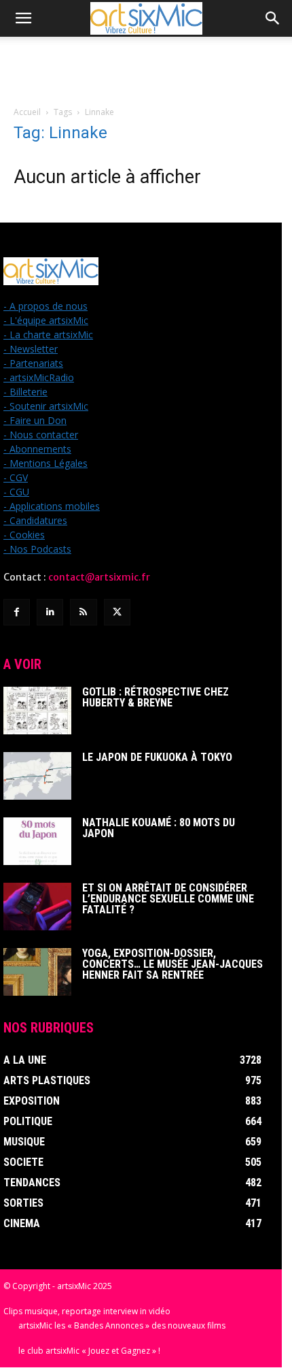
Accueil (27, 112)
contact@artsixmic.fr (99, 577)
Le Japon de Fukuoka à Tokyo (157, 757)
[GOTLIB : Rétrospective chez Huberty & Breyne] (37, 710)
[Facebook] (16, 612)
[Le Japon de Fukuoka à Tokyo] (37, 776)
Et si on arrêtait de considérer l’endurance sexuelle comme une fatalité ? (168, 898)
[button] (23, 18)
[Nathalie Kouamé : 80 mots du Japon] (37, 841)
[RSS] (83, 612)
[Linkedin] (50, 612)
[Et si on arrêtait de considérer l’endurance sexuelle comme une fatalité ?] (37, 906)
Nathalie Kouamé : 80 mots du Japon (158, 828)
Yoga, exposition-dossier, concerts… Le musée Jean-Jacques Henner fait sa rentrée (172, 964)
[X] (117, 612)
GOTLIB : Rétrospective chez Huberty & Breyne (155, 697)
